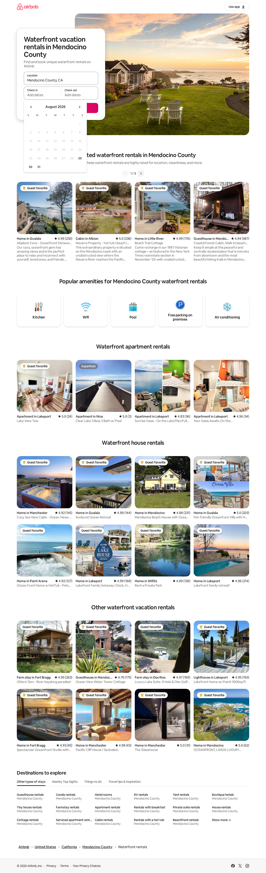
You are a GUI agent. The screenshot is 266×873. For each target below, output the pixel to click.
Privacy (51, 866)
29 (80, 158)
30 (30, 167)
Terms (64, 866)
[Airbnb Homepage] (27, 6)
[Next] (141, 173)
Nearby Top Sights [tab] (65, 782)
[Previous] (125, 173)
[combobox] (61, 80)
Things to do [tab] (93, 782)
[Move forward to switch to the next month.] (79, 107)
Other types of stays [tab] (31, 782)
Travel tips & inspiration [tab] (125, 782)
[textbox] (42, 94)
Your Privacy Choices (87, 866)
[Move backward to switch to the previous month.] (31, 107)
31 (38, 167)
